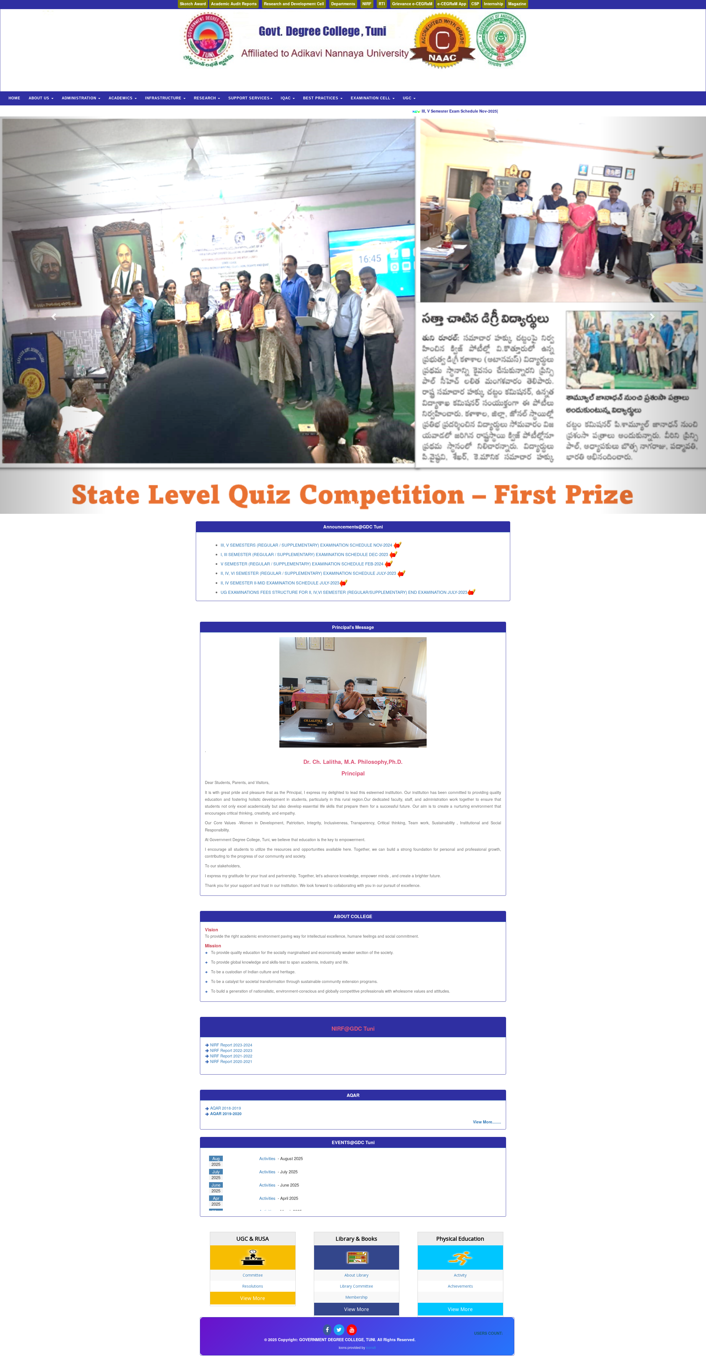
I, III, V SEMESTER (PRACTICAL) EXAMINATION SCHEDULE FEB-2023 (289, 586)
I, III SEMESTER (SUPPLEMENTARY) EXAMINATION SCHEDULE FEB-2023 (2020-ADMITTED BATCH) (318, 568)
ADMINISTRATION (80, 98)
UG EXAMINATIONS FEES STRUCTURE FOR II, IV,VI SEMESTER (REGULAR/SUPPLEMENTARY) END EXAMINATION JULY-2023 (344, 540)
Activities (268, 1159)
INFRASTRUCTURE (164, 98)
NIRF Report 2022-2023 (231, 1050)
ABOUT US (40, 98)
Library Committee (356, 1286)
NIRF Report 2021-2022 (231, 1056)
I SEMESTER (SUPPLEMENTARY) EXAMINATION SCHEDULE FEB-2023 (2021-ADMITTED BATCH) (315, 558)
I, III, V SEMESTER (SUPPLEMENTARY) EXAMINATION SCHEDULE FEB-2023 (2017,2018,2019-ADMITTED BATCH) (330, 577)
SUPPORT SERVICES (249, 98)
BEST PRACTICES (321, 98)
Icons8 (371, 1347)
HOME (14, 98)
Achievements (460, 1286)
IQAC (286, 98)
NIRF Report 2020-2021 (231, 1061)
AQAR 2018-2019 (225, 1108)
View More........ (487, 1122)
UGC (408, 98)
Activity (460, 1275)
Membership (356, 1297)
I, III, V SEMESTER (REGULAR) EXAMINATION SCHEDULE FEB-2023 (287, 549)
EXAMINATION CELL (371, 98)
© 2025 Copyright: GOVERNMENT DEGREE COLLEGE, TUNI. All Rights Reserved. (340, 1339)
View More (252, 1298)
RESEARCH (205, 98)
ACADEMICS (121, 98)
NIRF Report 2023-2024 (231, 1045)
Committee (253, 1275)
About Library (356, 1275)
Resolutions (252, 1286)
